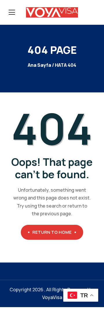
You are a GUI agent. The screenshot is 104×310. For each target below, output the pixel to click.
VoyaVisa (52, 297)
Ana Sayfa (39, 65)
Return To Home (52, 232)
